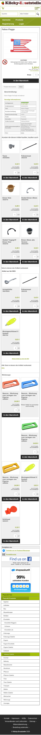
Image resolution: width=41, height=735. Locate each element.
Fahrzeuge (7, 633)
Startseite (6, 20)
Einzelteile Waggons (10, 623)
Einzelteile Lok (9, 630)
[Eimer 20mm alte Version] (30, 231)
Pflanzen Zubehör (9, 675)
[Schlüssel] (11, 510)
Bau (5, 609)
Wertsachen (7, 696)
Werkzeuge (7, 700)
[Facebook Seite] (21, 560)
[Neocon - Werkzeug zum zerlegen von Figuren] (11, 384)
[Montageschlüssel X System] (11, 322)
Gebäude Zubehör (9, 654)
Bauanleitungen (8, 612)
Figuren (6, 640)
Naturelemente (8, 665)
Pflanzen (6, 672)
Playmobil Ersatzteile (9, 598)
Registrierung (8, 24)
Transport (6, 686)
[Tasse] (11, 147)
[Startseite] (20, 3)
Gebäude (6, 651)
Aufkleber (6, 605)
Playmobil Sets (7, 595)
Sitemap (32, 721)
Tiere (5, 679)
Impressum (15, 718)
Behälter (6, 616)
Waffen (6, 689)
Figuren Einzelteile (9, 644)
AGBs (24, 718)
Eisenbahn (7, 619)
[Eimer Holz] (11, 189)
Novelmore (7, 668)
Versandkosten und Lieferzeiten (16, 721)
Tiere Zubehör (8, 682)
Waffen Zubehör (8, 693)
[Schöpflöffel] (11, 280)
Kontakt (6, 718)
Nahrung (6, 661)
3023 (22, 133)
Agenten (6, 602)
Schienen (7, 626)
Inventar (6, 658)
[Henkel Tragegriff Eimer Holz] (11, 231)
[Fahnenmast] (30, 147)
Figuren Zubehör (8, 647)
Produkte (19, 20)
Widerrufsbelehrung (20, 724)
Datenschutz (32, 718)
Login (21, 24)
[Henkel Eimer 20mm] (30, 189)
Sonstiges (6, 703)
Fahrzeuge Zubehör (9, 637)
